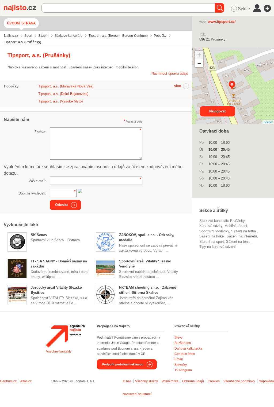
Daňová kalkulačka (188, 348)
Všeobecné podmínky (239, 381)
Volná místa (170, 381)
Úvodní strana (21, 23)
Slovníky (180, 365)
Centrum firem (184, 354)
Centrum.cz (8, 381)
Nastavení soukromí (137, 394)
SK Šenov (39, 235)
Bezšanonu (182, 343)
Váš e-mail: (37, 181)
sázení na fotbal (244, 231)
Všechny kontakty (58, 351)
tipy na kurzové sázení (217, 247)
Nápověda (266, 381)
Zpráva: (40, 132)
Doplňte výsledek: (32, 193)
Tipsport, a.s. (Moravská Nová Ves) (65, 86)
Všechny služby (147, 381)
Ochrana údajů (193, 381)
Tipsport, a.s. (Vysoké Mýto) (60, 101)
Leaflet (268, 122)
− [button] (199, 63)
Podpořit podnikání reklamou (122, 364)
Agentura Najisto (65, 336)
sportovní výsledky (214, 231)
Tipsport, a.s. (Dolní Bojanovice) (63, 94)
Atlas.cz (26, 381)
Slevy (178, 337)
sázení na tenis (238, 242)
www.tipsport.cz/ (222, 22)
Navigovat (217, 111)
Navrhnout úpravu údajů (169, 73)
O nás (127, 381)
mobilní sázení (235, 226)
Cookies (214, 381)
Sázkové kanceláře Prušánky (222, 221)
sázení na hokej (211, 236)
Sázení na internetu (242, 236)
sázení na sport (211, 242)
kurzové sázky (210, 226)
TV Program (183, 370)
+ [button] (199, 55)
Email (178, 359)
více (177, 86)
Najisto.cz (22, 8)
